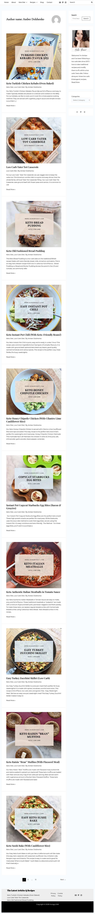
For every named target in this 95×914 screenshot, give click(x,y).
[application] (26, 2)
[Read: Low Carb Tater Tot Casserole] (33, 140)
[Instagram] (65, 2)
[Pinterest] (63, 2)
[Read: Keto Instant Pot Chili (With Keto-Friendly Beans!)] (33, 308)
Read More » (10, 106)
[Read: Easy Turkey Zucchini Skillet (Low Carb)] (33, 651)
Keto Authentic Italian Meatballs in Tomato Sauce (33, 592)
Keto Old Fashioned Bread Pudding (25, 250)
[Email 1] (76, 895)
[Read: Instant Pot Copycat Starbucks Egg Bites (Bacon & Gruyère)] (33, 478)
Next (63, 879)
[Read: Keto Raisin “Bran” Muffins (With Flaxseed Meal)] (33, 735)
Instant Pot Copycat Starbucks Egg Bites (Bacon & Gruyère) (33, 507)
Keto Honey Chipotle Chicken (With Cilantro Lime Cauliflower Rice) (33, 420)
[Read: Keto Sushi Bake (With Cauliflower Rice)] (33, 819)
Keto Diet (9, 87)
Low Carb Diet (19, 87)
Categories (76, 96)
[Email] (60, 2)
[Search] (92, 2)
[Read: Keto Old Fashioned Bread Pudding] (33, 224)
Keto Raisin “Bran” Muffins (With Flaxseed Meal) (33, 762)
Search (86, 18)
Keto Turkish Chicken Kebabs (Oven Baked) (30, 83)
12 (35, 879)
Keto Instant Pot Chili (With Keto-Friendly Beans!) (33, 334)
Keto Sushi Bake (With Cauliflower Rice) (28, 845)
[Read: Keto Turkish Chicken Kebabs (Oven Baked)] (33, 56)
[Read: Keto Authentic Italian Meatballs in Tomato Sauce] (33, 565)
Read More (76, 82)
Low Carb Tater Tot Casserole (22, 167)
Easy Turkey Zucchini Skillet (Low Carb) (28, 678)
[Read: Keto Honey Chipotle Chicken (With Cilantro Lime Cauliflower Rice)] (33, 391)
